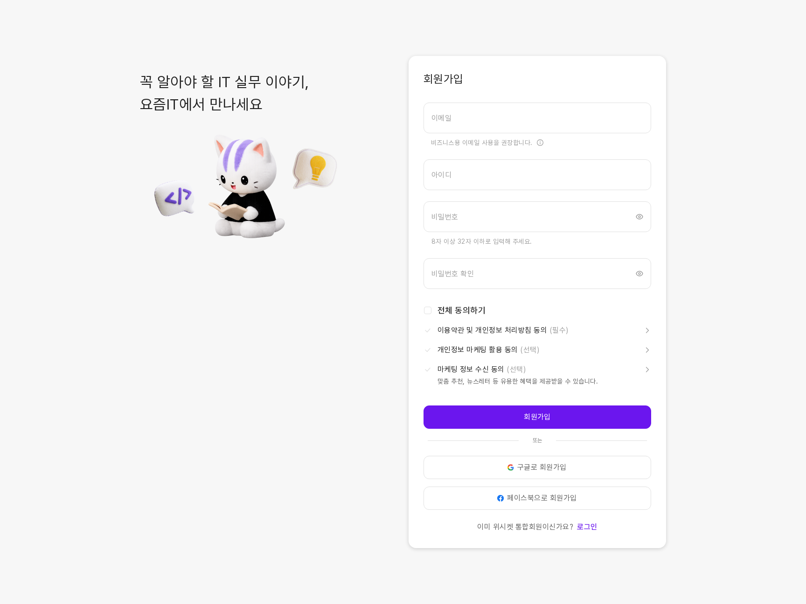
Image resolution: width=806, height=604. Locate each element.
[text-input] (537, 118)
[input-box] (537, 118)
